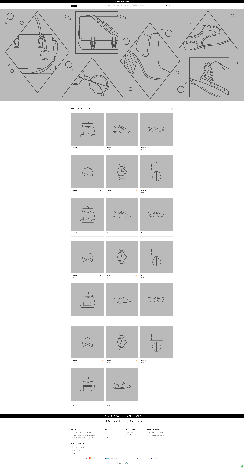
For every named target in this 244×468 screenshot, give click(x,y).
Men (100, 6)
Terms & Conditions (110, 434)
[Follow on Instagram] (75, 454)
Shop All (142, 6)
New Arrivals (117, 6)
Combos (126, 6)
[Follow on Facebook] (72, 454)
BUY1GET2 (134, 6)
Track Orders (129, 432)
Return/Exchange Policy (132, 434)
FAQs (106, 432)
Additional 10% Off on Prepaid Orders (122, 1)
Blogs (106, 437)
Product (75, 147)
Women (107, 6)
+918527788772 (157, 434)
